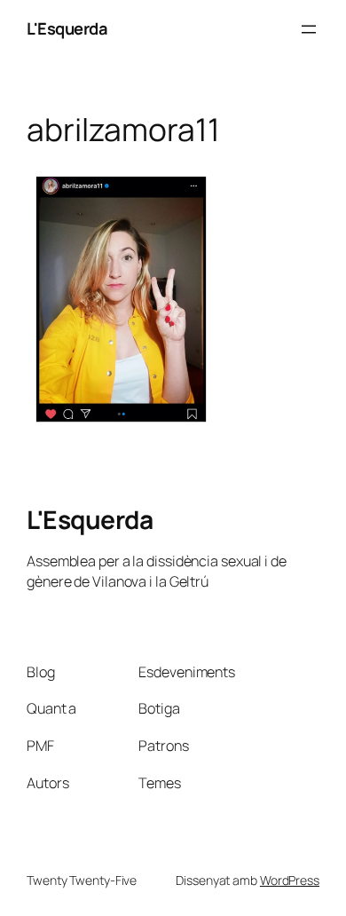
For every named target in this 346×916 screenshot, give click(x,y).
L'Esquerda (67, 28)
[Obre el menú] (308, 29)
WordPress (289, 880)
